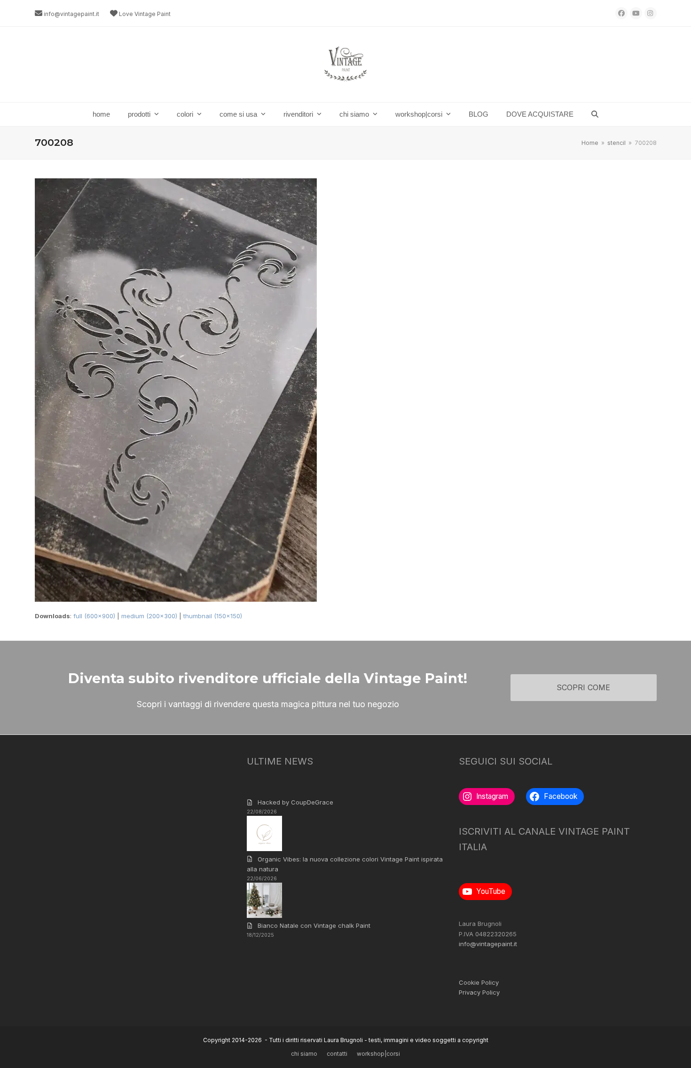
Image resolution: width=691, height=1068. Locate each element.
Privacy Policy (479, 992)
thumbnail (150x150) (212, 616)
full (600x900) (94, 616)
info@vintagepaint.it (71, 13)
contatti (337, 1053)
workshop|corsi (378, 1053)
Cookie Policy (479, 982)
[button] (594, 114)
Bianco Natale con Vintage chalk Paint (314, 925)
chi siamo (304, 1053)
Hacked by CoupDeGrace (295, 802)
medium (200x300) (149, 616)
